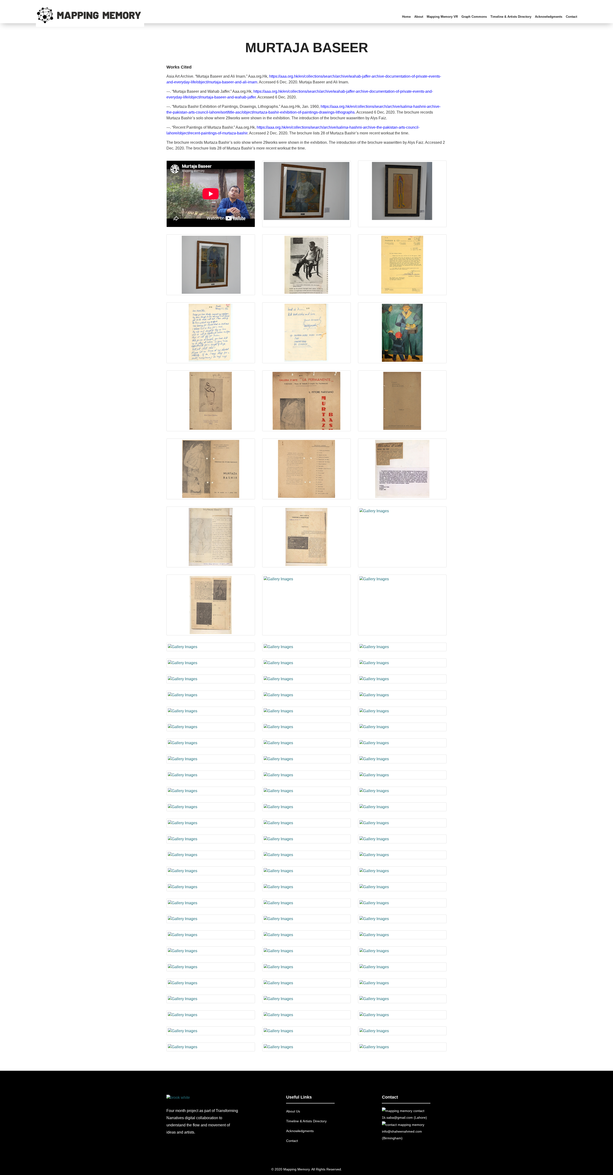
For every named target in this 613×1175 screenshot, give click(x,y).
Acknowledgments (300, 1131)
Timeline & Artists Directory (306, 1121)
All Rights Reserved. (326, 1169)
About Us (293, 1111)
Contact (292, 1141)
